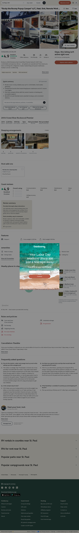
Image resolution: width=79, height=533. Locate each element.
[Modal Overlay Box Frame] (39, 266)
